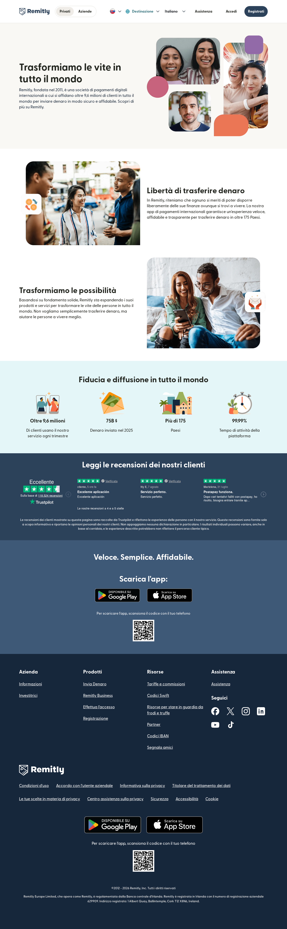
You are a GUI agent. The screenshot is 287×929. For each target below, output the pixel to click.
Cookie (211, 799)
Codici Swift (158, 696)
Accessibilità (187, 799)
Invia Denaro (95, 684)
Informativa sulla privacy (142, 786)
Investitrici (28, 696)
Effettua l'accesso (99, 707)
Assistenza (203, 11)
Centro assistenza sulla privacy (115, 799)
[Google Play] (117, 595)
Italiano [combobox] (171, 11)
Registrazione (95, 718)
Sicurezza (159, 799)
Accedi (231, 11)
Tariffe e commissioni (166, 684)
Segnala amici (160, 747)
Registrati (256, 11)
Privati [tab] (65, 11)
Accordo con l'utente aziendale (84, 786)
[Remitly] (34, 11)
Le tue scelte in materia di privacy (49, 799)
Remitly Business (98, 696)
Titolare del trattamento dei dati (201, 786)
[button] (115, 11)
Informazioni (30, 684)
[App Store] (169, 595)
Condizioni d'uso (34, 786)
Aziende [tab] (85, 11)
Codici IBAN (158, 736)
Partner (154, 725)
